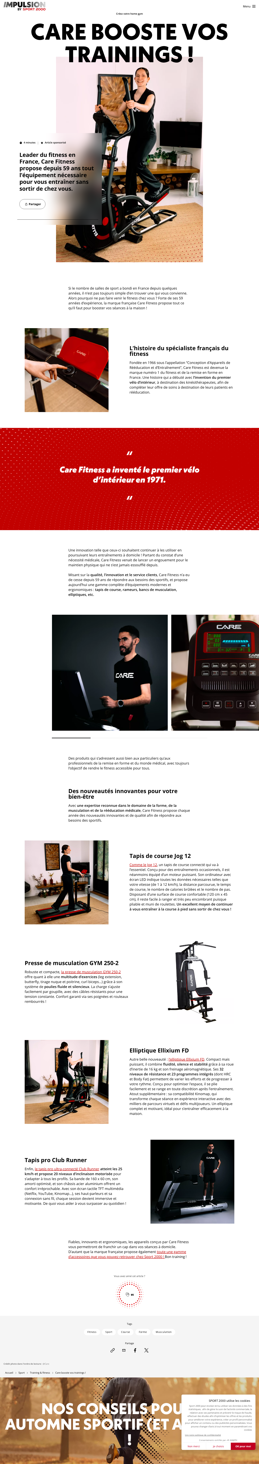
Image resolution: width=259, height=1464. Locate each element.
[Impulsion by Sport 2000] (14, 6)
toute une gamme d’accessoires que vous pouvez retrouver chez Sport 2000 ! (127, 1254)
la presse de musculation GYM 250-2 (91, 971)
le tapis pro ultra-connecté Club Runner (67, 1169)
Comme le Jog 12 (143, 864)
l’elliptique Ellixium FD (186, 1059)
